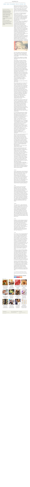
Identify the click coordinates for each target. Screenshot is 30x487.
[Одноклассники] (20, 277)
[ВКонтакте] (15, 277)
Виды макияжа (12, 3)
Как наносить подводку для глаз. (7, 21)
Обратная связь (20, 311)
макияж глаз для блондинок (16, 273)
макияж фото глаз (17, 271)
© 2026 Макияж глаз (4, 311)
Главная (4, 3)
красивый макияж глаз (22, 271)
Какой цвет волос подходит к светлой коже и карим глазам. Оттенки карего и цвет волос (7, 11)
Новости (8, 3)
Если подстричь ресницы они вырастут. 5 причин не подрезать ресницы (7, 23)
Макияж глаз (15, 1)
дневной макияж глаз (21, 273)
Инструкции (21, 3)
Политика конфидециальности (13, 312)
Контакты (12, 311)
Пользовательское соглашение (16, 311)
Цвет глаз (17, 3)
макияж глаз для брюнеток (24, 272)
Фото (25, 3)
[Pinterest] (18, 277)
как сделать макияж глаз (19, 272)
